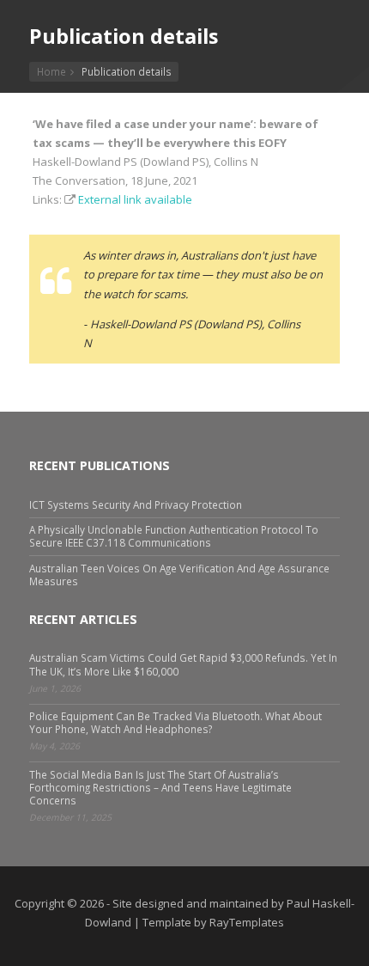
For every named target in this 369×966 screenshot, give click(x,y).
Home (51, 71)
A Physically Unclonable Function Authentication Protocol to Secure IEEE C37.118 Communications (173, 536)
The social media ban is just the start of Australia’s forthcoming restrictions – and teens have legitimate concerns (160, 787)
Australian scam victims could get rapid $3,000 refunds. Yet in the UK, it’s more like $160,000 (183, 664)
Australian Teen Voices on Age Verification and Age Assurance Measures (179, 574)
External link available (135, 199)
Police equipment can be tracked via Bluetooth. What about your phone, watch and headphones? (175, 722)
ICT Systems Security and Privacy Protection (135, 504)
